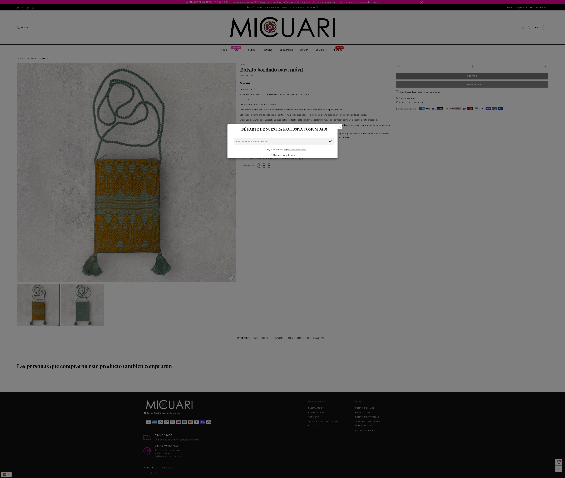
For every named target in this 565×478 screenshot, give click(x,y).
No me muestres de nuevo (284, 155)
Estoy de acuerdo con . (285, 150)
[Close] (339, 126)
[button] (330, 141)
